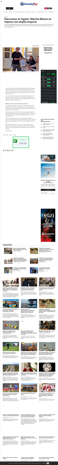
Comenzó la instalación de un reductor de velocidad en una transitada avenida (9, 332)
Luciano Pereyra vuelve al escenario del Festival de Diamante (44, 268)
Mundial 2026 (22, 376)
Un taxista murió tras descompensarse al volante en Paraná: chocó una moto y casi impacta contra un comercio (27, 311)
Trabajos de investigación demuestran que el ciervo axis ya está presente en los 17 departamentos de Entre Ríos (46, 250)
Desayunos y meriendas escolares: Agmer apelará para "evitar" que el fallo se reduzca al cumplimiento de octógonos (20, 259)
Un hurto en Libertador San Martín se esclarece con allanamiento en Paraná (11, 415)
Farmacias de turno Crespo (26, 11)
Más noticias (51, 11)
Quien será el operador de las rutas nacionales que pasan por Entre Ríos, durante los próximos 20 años (11, 374)
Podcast (33, 11)
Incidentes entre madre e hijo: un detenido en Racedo (48, 124)
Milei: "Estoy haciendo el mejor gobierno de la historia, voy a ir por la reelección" (29, 437)
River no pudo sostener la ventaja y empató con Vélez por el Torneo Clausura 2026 (10, 394)
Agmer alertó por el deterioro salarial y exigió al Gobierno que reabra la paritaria (20, 249)
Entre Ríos (6, 16)
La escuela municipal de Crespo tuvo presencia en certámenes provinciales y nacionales (10, 310)
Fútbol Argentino (40, 11)
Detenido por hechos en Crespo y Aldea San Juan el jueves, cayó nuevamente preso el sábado (28, 288)
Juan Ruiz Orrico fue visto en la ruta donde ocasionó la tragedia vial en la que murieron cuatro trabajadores (46, 259)
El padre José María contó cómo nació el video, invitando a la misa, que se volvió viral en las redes (28, 415)
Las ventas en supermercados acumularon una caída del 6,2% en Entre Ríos (19, 268)
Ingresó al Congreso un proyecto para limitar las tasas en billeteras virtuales (47, 415)
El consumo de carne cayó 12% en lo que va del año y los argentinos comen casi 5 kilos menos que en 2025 (47, 395)
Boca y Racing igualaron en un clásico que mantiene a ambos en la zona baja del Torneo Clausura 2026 (47, 353)
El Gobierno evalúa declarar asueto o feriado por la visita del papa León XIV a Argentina (29, 374)
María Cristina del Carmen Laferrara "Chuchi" (49, 127)
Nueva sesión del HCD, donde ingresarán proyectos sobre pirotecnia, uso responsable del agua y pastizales (29, 332)
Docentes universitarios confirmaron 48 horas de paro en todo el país (47, 437)
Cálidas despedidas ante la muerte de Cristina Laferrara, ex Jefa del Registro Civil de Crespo (11, 437)
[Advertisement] (29, 35)
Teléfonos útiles (17, 11)
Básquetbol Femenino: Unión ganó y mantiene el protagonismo (46, 331)
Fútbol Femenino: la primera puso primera (28, 394)
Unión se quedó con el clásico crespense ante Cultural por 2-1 (9, 353)
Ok (47, 463)
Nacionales (4, 376)
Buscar (46, 11)
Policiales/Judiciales (11, 417)
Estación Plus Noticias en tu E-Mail (48, 181)
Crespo (7, 11)
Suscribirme (48, 189)
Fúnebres (10, 11)
